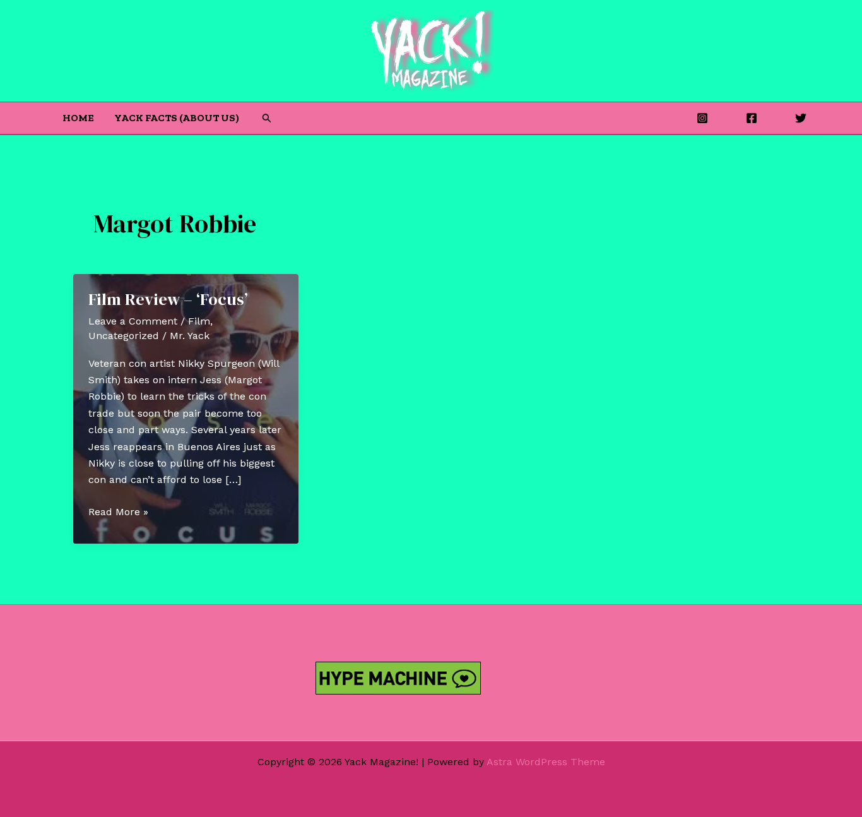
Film (199, 321)
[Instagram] (702, 118)
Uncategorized (123, 336)
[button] (267, 118)
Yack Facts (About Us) (176, 118)
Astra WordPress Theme (546, 762)
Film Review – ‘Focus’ (168, 299)
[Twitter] (801, 118)
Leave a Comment (132, 321)
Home (78, 118)
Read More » (118, 512)
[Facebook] (751, 118)
